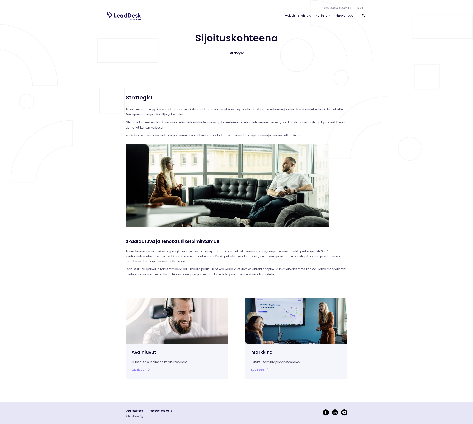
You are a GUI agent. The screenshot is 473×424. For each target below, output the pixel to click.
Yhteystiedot (345, 15)
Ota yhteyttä (134, 411)
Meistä (290, 15)
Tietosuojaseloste (160, 411)
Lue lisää (138, 369)
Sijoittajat (305, 15)
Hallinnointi (324, 15)
